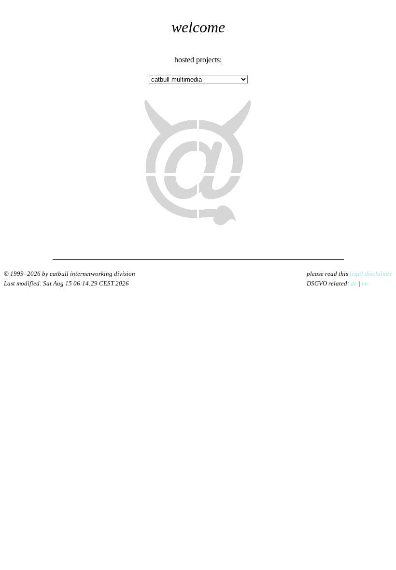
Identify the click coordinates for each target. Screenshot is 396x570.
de (354, 283)
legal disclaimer (371, 273)
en (365, 283)
